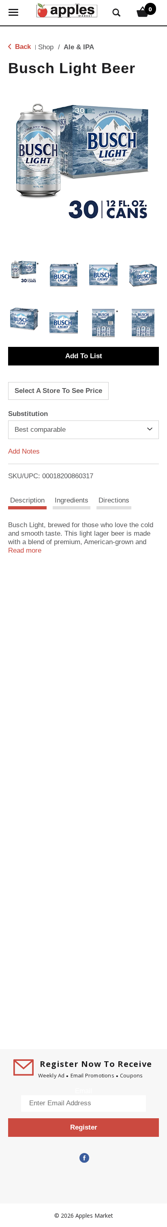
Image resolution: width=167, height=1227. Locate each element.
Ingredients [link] (71, 500)
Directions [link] (113, 500)
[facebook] (83, 1158)
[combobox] (83, 430)
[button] (24, 271)
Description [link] (27, 500)
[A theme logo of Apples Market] (66, 9)
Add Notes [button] (24, 451)
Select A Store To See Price (58, 391)
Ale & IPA (79, 47)
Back (22, 47)
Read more (24, 550)
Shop (46, 47)
